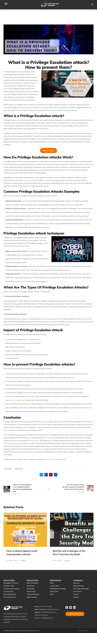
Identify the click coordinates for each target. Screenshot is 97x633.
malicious (36, 133)
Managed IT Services (11, 583)
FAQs (52, 594)
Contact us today (52, 459)
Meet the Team (78, 586)
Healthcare (30, 586)
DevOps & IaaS (9, 586)
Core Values (77, 591)
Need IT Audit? (48, 150)
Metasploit (28, 220)
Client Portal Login (75, 614)
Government (31, 591)
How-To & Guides (24, 517)
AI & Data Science (10, 597)
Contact (76, 597)
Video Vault (54, 591)
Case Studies (54, 586)
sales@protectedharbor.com (49, 609)
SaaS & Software (32, 583)
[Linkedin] (74, 607)
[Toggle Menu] (5, 5)
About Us (76, 583)
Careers (76, 594)
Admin (24, 560)
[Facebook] (66, 607)
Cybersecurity (12, 517)
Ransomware (35, 517)
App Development (10, 594)
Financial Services (33, 594)
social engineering (30, 180)
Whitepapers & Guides (58, 589)
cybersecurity (19, 469)
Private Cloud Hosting (11, 589)
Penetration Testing (14, 443)
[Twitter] (70, 607)
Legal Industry (32, 597)
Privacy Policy (83, 631)
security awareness (17, 400)
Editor (68, 560)
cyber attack (8, 469)
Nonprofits (31, 589)
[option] (25, 538)
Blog (51, 583)
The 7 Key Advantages (81, 589)
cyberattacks (34, 440)
